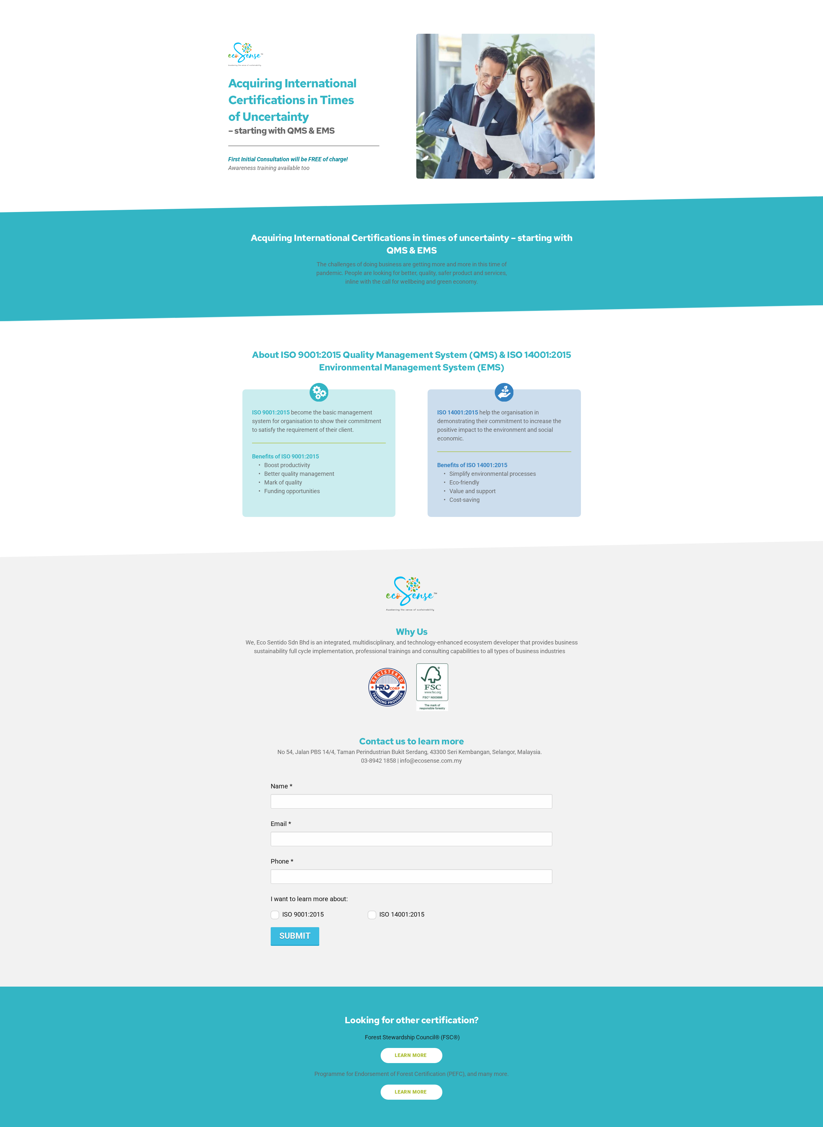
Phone (282, 861)
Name (282, 786)
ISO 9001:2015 (303, 914)
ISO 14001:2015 (401, 914)
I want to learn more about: (309, 899)
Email (281, 824)
